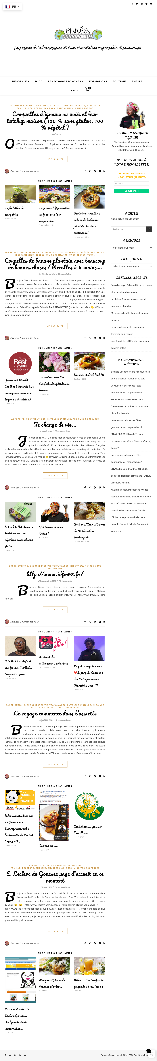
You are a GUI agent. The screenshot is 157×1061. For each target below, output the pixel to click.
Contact (75, 90)
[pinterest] (20, 1055)
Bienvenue (19, 81)
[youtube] (25, 1055)
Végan (91, 255)
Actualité (11, 252)
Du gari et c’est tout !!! (89, 374)
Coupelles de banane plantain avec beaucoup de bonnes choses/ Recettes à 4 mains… (55, 263)
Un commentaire (62, 431)
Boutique (119, 81)
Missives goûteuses (86, 419)
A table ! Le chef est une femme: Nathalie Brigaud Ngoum (18, 667)
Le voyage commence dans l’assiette (55, 713)
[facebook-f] (5, 1055)
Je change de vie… (55, 424)
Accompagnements (21, 106)
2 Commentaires (63, 274)
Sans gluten (65, 108)
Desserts (28, 868)
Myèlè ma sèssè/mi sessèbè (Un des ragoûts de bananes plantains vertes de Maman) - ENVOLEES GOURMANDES (131, 496)
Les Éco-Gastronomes (64, 81)
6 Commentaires (63, 720)
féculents (35, 108)
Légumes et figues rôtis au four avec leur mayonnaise (54, 214)
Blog (39, 81)
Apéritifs (42, 106)
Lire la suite (55, 159)
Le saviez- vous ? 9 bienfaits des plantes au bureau (54, 383)
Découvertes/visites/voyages (60, 252)
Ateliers (55, 106)
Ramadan (49, 108)
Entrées (41, 868)
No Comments (65, 581)
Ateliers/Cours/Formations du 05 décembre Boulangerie (93, 531)
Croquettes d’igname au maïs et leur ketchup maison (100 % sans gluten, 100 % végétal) (55, 120)
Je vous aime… (49, 845)
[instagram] (15, 1055)
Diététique (88, 252)
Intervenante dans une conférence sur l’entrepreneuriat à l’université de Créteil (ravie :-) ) (19, 828)
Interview (76, 566)
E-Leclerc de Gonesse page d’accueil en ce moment (54, 877)
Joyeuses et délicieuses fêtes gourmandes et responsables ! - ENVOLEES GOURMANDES (127, 392)
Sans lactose (84, 108)
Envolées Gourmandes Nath (24, 171)
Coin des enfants (74, 106)
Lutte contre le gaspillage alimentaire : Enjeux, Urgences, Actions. (131, 476)
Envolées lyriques (59, 419)
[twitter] (10, 1055)
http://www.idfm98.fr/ (55, 574)
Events (137, 81)
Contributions (29, 252)
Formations (98, 81)
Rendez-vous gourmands (52, 255)
